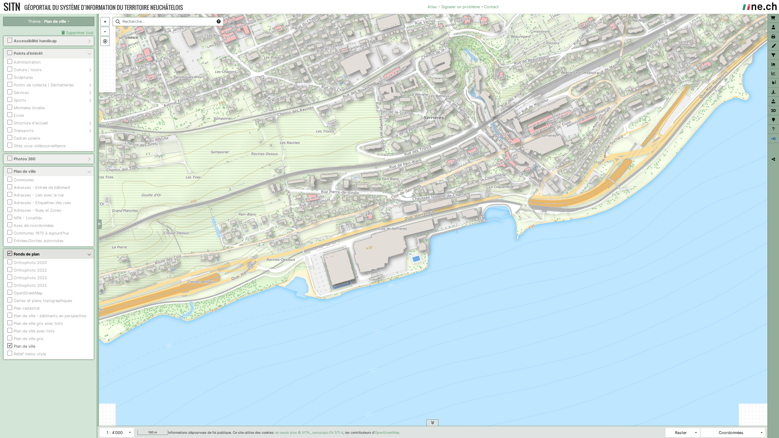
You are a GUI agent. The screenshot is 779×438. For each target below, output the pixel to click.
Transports (24, 130)
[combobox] (168, 21)
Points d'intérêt (28, 53)
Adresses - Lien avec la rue (39, 195)
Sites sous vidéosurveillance (39, 146)
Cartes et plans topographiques (43, 300)
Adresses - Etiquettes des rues (42, 202)
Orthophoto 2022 (30, 270)
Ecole (19, 115)
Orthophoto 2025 (30, 285)
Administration (27, 62)
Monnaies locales (29, 108)
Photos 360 (25, 159)
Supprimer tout (79, 32)
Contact (491, 7)
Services (21, 92)
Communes (24, 180)
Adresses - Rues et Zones (37, 210)
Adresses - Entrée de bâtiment (42, 187)
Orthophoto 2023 (30, 278)
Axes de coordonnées (34, 225)
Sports (20, 100)
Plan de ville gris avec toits (38, 323)
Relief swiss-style (30, 354)
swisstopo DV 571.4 (327, 432)
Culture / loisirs (28, 70)
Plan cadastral (27, 308)
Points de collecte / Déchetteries (44, 85)
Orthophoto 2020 (30, 262)
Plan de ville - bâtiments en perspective (50, 316)
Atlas (432, 7)
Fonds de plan (27, 254)
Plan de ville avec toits (34, 331)
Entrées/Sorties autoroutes (39, 240)
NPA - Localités (28, 218)
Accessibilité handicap (35, 41)
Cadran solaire (27, 138)
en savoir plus (286, 432)
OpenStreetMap (28, 293)
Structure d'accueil (31, 123)
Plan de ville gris (29, 338)
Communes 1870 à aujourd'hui (41, 233)
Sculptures (23, 77)
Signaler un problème (460, 7)
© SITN (303, 432)
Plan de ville (25, 171)
